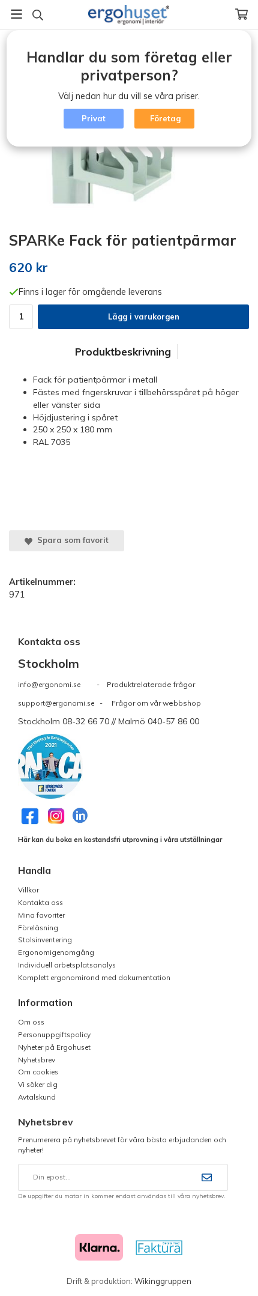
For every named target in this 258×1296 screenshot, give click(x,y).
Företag (165, 118)
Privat (94, 118)
